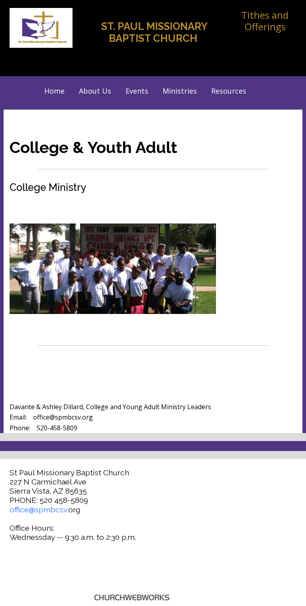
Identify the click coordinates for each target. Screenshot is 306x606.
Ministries (180, 91)
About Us (95, 91)
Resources (228, 91)
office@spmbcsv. (39, 509)
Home (54, 91)
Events (137, 91)
